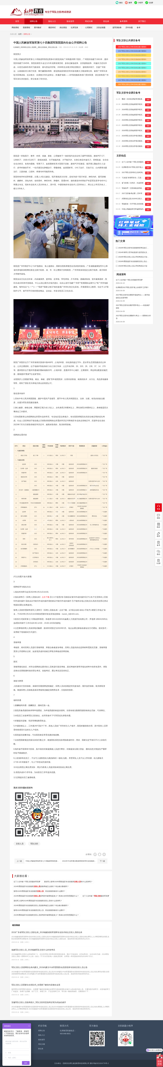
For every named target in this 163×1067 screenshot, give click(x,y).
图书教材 (37, 27)
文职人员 (20, 844)
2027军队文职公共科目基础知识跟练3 (132, 76)
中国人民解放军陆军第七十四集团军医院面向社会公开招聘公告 (49, 861)
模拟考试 (52, 27)
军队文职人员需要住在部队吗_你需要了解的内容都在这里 (35, 985)
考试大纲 (89, 21)
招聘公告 (33, 21)
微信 (158, 554)
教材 (158, 527)
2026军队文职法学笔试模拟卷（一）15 (136, 141)
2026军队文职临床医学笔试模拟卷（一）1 (137, 130)
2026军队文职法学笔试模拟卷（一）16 (136, 136)
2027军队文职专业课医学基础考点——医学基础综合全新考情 (133, 296)
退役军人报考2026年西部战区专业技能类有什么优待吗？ (68, 882)
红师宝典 (74, 27)
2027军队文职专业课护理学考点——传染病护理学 (133, 306)
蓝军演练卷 (117, 27)
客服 (158, 509)
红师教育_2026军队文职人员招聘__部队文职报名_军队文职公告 (26, 12)
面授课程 (26, 27)
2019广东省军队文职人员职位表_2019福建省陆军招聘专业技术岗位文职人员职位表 (46, 932)
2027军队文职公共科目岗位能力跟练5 (132, 51)
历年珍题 (129, 27)
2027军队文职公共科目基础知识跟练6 (132, 55)
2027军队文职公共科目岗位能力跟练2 (132, 80)
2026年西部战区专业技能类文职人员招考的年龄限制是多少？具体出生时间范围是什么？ (46, 915)
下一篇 (102, 861)
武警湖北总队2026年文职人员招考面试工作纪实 (139, 199)
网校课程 (15, 27)
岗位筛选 (63, 27)
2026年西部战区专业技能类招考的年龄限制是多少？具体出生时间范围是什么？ (46, 896)
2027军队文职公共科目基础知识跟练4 (132, 72)
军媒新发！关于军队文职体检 (132, 204)
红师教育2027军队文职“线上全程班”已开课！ (138, 167)
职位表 (106, 21)
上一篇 (19, 861)
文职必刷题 (100, 27)
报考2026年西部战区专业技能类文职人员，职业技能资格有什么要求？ (39, 910)
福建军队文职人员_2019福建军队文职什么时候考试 (33, 950)
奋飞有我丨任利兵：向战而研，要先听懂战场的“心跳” (141, 183)
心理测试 (88, 27)
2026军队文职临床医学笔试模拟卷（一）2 (137, 125)
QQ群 (158, 563)
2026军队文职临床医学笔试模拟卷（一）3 (137, 120)
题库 (158, 536)
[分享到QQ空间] (104, 854)
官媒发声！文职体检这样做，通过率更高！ (137, 188)
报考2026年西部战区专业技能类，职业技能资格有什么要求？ (39, 891)
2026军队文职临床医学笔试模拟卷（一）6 (137, 104)
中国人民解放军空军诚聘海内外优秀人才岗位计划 (140, 209)
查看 (148, 99)
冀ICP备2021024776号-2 (99, 1063)
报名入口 (52, 21)
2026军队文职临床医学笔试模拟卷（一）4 (137, 115)
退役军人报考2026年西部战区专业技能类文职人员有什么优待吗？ (38, 901)
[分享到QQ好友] (99, 854)
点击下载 (45, 597)
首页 (17, 21)
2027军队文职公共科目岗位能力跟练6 (132, 47)
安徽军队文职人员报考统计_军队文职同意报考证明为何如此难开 (38, 1002)
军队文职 (34, 844)
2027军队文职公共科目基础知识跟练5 (132, 59)
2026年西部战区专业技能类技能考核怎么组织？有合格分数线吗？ (41, 886)
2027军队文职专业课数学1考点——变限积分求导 (133, 317)
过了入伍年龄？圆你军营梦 (95, 896)
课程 (158, 518)
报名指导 (70, 21)
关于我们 (142, 21)
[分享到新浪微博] (95, 854)
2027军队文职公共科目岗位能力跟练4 (132, 63)
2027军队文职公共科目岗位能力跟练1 (132, 84)
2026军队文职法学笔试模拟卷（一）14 (136, 146)
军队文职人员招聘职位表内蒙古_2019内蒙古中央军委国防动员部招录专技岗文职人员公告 (49, 967)
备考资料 (123, 21)
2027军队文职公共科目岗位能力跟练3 (132, 68)
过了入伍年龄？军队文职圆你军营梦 (27, 882)
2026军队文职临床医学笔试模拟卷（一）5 (137, 109)
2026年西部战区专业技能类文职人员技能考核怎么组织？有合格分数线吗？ (41, 905)
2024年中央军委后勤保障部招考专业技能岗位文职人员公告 (84, 861)
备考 (138, 27)
